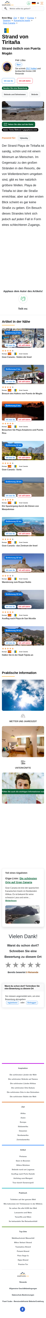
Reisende (23, 1282)
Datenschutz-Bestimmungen (23, 1295)
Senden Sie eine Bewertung (15, 88)
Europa (4, 354)
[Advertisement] (23, 258)
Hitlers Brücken (23, 1165)
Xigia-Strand (23, 1260)
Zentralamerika (23, 1140)
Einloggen (31, 1003)
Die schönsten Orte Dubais (23, 1088)
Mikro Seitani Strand (23, 1242)
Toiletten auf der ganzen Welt (23, 1199)
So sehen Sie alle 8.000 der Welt (23, 1208)
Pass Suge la (23, 1256)
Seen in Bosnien (23, 1161)
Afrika (23, 1113)
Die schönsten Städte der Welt (23, 1097)
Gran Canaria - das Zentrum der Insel (19, 546)
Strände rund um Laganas (23, 1169)
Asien (23, 1118)
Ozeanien (23, 1131)
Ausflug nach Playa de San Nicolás (19, 618)
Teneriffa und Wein (23, 1217)
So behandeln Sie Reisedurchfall (23, 1221)
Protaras (23, 1156)
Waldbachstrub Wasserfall (23, 1238)
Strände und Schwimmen (15, 94)
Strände (34, 94)
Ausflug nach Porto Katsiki (23, 1174)
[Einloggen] (23, 298)
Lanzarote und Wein (23, 1213)
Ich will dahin (25, 81)
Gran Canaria (23, 354)
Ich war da (8, 81)
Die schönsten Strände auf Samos (23, 1079)
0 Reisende (32, 972)
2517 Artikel (31, 68)
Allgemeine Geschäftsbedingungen (23, 1288)
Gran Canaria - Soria (11, 469)
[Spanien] (10, 354)
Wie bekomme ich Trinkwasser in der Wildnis (23, 1204)
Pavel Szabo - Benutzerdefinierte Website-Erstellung (23, 1301)
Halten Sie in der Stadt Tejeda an (17, 655)
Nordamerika (23, 1135)
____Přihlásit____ (29, 3)
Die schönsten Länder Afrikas (23, 1083)
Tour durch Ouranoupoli (23, 1183)
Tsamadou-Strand (23, 1247)
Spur (19, 64)
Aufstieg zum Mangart (23, 1178)
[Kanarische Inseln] (16, 354)
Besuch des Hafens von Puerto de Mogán (22, 393)
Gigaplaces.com (7, 3)
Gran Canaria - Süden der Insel (17, 357)
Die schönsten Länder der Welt (23, 1075)
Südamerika (23, 1126)
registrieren (13, 1003)
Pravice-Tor (23, 1264)
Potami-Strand (23, 1251)
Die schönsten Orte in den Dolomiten (23, 1092)
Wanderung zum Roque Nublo (16, 582)
